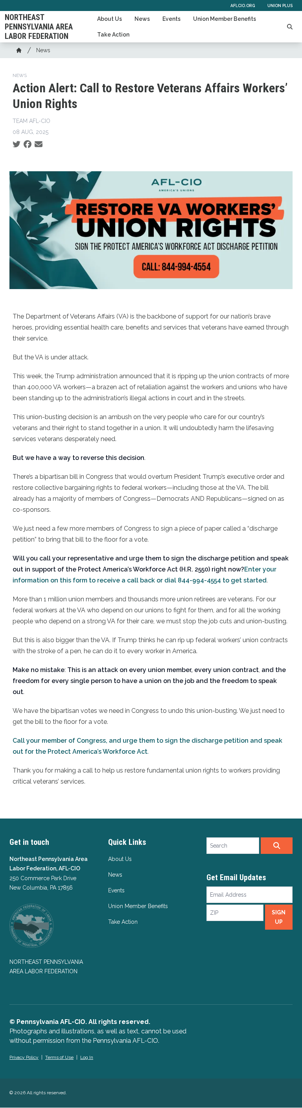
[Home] (19, 50)
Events (171, 19)
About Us (109, 19)
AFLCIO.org (242, 5)
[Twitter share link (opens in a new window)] (16, 144)
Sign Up (278, 917)
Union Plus (280, 5)
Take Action (113, 34)
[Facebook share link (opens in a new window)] (27, 144)
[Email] (38, 144)
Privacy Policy (24, 1057)
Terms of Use (59, 1057)
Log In (86, 1057)
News (142, 19)
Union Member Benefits (224, 19)
